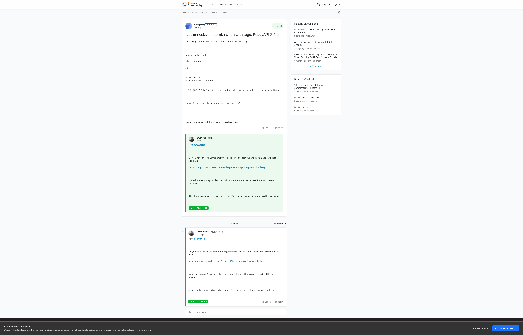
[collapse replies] (182, 231)
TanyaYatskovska (204, 138)
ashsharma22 (313, 91)
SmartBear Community (190, 12)
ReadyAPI (205, 12)
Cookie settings (480, 328)
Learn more (148, 330)
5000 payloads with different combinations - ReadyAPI (308, 86)
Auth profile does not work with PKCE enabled (313, 43)
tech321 (310, 110)
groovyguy (310, 36)
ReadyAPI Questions (219, 12)
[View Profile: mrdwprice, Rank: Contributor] (188, 26)
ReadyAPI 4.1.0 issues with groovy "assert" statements (315, 31)
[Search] (318, 4)
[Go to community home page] (192, 4)
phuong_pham (314, 60)
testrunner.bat (301, 107)
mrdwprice (199, 24)
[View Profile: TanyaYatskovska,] (191, 139)
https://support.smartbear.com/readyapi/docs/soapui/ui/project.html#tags (228, 167)
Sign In (337, 4)
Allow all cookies (505, 328)
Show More (317, 66)
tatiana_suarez (313, 48)
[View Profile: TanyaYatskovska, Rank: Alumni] (191, 233)
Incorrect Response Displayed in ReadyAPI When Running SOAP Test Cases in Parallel (316, 56)
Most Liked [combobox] (280, 223)
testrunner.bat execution (307, 97)
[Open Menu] (339, 12)
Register (327, 4)
